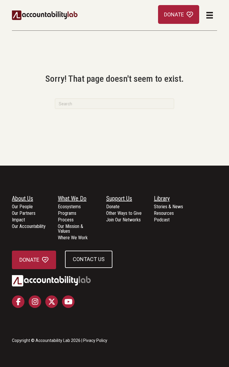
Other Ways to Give (124, 213)
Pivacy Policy (95, 340)
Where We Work (73, 237)
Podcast (162, 220)
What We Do (72, 198)
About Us (22, 198)
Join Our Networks (123, 220)
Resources (164, 213)
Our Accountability (29, 226)
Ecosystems (69, 206)
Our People (22, 206)
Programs (67, 213)
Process (66, 220)
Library (162, 198)
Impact (18, 220)
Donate (113, 206)
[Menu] (209, 15)
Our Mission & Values (70, 229)
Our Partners (23, 213)
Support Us (119, 198)
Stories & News (168, 206)
